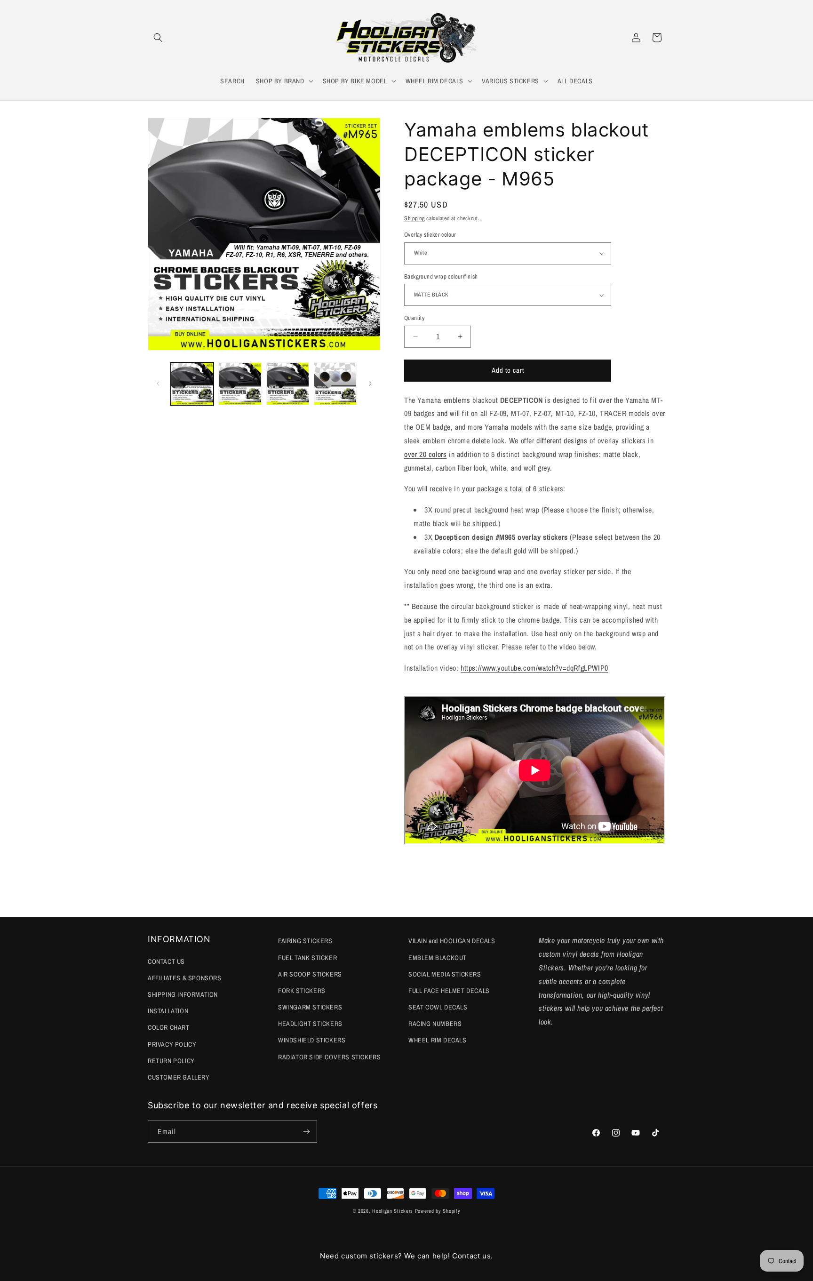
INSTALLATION (168, 1011)
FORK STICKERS (302, 990)
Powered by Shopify (438, 1211)
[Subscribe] (306, 1132)
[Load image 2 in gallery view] (239, 383)
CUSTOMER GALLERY (179, 1077)
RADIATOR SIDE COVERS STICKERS (329, 1057)
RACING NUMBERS (435, 1023)
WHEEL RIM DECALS (437, 1040)
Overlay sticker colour (430, 235)
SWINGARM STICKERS (310, 1007)
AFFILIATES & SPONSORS (185, 978)
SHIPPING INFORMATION (183, 994)
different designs (561, 440)
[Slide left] (158, 383)
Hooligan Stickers (392, 1211)
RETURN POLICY (171, 1061)
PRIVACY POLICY (172, 1044)
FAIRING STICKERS (305, 941)
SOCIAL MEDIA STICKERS (444, 974)
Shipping (414, 218)
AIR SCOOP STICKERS (310, 974)
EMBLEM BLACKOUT (437, 957)
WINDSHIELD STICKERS (311, 1040)
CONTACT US (166, 961)
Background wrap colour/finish (441, 276)
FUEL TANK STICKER (307, 957)
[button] (158, 37)
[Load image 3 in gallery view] (287, 383)
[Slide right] (370, 383)
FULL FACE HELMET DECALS (449, 990)
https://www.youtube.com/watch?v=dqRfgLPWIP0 (534, 668)
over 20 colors (425, 454)
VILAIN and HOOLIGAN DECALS (451, 941)
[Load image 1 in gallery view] (192, 383)
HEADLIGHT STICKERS (310, 1023)
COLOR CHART (169, 1027)
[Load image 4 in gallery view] (335, 383)
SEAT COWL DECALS (438, 1007)
